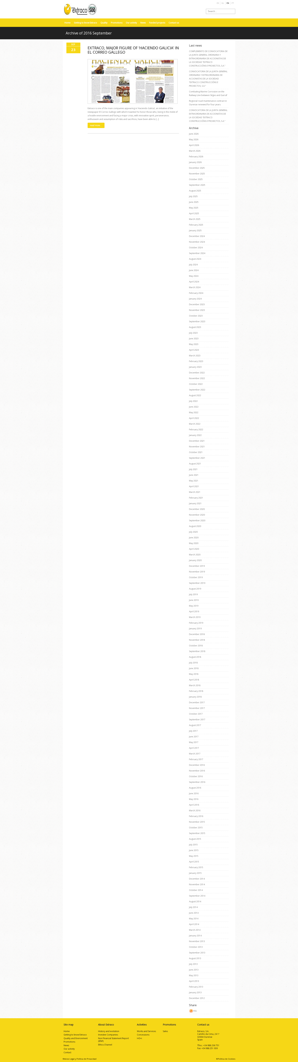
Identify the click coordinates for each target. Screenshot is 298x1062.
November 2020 (197, 514)
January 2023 (195, 366)
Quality (104, 22)
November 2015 (197, 821)
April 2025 (194, 213)
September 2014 (197, 895)
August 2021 (195, 463)
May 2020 (193, 543)
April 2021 (194, 486)
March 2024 (194, 287)
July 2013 (193, 964)
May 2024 (193, 276)
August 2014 (195, 901)
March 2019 (194, 617)
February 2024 (196, 293)
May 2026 (193, 139)
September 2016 (197, 782)
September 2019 (197, 583)
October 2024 (196, 247)
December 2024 (197, 236)
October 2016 (196, 776)
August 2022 (195, 395)
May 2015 (193, 856)
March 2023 (194, 355)
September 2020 (197, 520)
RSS (195, 1010)
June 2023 (193, 338)
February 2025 (196, 224)
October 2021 (196, 452)
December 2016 (197, 765)
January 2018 (195, 696)
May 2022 (193, 412)
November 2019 (197, 571)
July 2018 (193, 662)
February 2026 (196, 156)
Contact (67, 1052)
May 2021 (193, 480)
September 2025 (197, 185)
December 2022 (197, 372)
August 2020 (195, 526)
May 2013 (193, 975)
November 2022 (197, 378)
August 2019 (195, 588)
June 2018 (193, 668)
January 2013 (195, 992)
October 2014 (196, 890)
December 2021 (197, 440)
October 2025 (196, 179)
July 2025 (193, 196)
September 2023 (197, 321)
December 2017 (197, 702)
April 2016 (194, 804)
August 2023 (195, 327)
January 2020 (195, 560)
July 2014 (193, 907)
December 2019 (197, 566)
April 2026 (194, 145)
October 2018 (196, 645)
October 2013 (196, 947)
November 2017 (197, 708)
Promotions (116, 22)
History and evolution (108, 1031)
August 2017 (195, 725)
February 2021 (196, 497)
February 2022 (196, 429)
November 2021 (197, 446)
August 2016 (195, 787)
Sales (165, 1031)
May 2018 (193, 674)
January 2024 (195, 298)
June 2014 (193, 912)
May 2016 (193, 799)
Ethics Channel (105, 1044)
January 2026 (195, 162)
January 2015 (195, 873)
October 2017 (196, 713)
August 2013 (195, 958)
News (143, 22)
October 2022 (196, 384)
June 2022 (193, 406)
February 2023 (196, 361)
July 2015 (193, 844)
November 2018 (197, 639)
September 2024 (197, 253)
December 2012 (197, 998)
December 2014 (197, 878)
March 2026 (194, 150)
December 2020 (197, 509)
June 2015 (193, 850)
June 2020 (193, 537)
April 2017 (194, 747)
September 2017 (197, 719)
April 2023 (194, 349)
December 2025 (197, 167)
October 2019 (196, 577)
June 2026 (193, 133)
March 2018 (194, 685)
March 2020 (194, 554)
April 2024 (194, 281)
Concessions (143, 1034)
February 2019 (196, 622)
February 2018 (196, 691)
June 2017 (193, 736)
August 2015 (195, 838)
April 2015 (194, 861)
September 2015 (197, 833)
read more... (96, 125)
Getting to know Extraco (85, 22)
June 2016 (193, 793)
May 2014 (193, 918)
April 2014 (194, 924)
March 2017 (194, 753)
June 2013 (193, 969)
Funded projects (157, 22)
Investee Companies (108, 1034)
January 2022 (195, 435)
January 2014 (195, 935)
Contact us (174, 22)
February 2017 (196, 759)
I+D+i (139, 1038)
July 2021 (193, 469)
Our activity (131, 22)
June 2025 (193, 202)
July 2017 (193, 730)
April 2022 (194, 418)
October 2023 (196, 315)
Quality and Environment (76, 1038)
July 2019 (193, 594)
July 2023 (193, 332)
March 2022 (194, 423)
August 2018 (195, 657)
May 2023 (193, 344)
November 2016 (197, 770)
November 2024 (197, 241)
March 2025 (194, 219)
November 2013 (197, 941)
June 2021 (193, 475)
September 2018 (197, 651)
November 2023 (197, 310)
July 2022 (193, 401)
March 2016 (194, 810)
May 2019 (193, 605)
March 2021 (194, 492)
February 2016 (196, 816)
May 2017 (193, 742)
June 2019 (193, 600)
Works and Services (146, 1031)
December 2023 (197, 304)
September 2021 (197, 457)
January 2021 (195, 503)
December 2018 (197, 634)
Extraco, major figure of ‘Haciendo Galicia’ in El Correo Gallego (133, 50)
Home (67, 22)
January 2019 (195, 628)
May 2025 (193, 207)
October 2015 (196, 827)
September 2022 (197, 389)
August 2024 (195, 258)
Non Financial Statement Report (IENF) (113, 1040)
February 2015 (196, 867)
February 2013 (196, 986)
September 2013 (197, 952)
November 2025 (197, 173)
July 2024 (193, 264)
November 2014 (197, 884)
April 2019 (194, 611)
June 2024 (193, 270)
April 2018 (194, 679)
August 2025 (195, 190)
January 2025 (195, 230)
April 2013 (194, 981)
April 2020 (194, 548)
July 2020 (193, 531)
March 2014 (194, 929)
